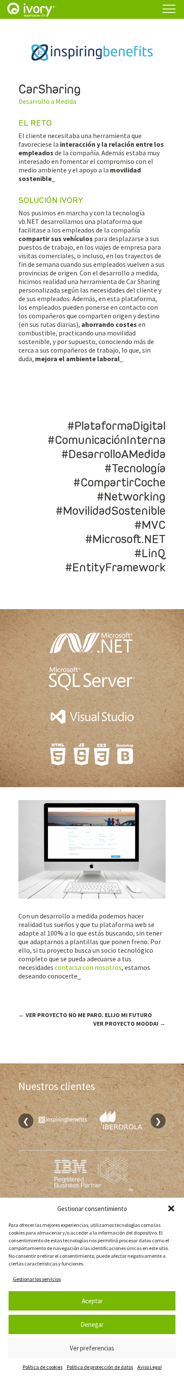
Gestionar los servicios (37, 1279)
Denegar (92, 1324)
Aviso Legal (149, 1367)
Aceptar (92, 1301)
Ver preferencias (92, 1348)
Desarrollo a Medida (47, 101)
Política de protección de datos (100, 1367)
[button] (171, 1208)
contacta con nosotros (88, 967)
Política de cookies (42, 1367)
